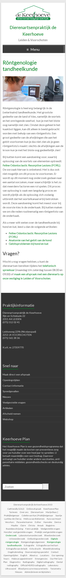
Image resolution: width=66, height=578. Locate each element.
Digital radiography (45, 562)
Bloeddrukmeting (51, 548)
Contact (54, 552)
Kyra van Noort (54, 518)
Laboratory (53, 565)
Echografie (29, 545)
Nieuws (7, 396)
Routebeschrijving (14, 528)
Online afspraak (33, 508)
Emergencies (41, 558)
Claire (23, 525)
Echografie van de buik (16, 548)
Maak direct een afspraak (16, 374)
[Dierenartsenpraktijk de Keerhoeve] (33, 7)
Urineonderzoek (17, 538)
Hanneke (47, 522)
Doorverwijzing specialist (37, 552)
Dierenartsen (37, 512)
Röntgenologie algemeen (33, 542)
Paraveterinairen (25, 522)
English (23, 555)
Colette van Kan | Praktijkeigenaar (37, 515)
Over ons (24, 512)
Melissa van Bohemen (34, 518)
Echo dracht (35, 548)
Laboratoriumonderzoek (30, 535)
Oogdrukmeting (15, 552)
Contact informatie (13, 385)
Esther (38, 522)
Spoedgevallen (11, 391)
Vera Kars (9, 522)
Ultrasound (10, 568)
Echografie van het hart (47, 545)
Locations (44, 555)
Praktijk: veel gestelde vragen (48, 532)
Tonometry (55, 568)
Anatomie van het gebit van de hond (30, 240)
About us (34, 555)
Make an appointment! (22, 558)
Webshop (8, 419)
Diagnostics (15, 562)
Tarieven (13, 512)
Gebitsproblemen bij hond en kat (28, 243)
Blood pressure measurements (33, 568)
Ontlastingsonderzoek (38, 538)
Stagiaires (50, 525)
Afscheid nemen (12, 413)
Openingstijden (11, 380)
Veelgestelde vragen (14, 402)
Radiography (28, 562)
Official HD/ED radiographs (33, 565)
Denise (57, 522)
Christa (31, 525)
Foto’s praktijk (31, 528)
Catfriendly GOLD (15, 508)
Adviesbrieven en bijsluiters (38, 572)
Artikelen (8, 408)
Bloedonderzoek (52, 535)
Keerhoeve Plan (51, 508)
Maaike (14, 525)
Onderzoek (11, 535)
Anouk (40, 525)
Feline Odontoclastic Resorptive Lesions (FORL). (32, 165)
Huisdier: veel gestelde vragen (18, 532)
